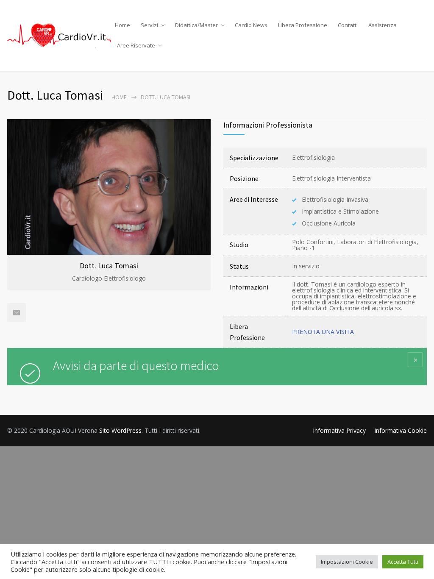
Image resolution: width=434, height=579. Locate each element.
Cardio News (251, 25)
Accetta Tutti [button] (402, 561)
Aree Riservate (136, 45)
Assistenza (382, 25)
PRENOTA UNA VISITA (323, 332)
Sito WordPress (120, 430)
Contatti (348, 25)
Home (122, 25)
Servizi (149, 25)
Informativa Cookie (400, 430)
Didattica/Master (196, 25)
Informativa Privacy (339, 430)
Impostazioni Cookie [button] (347, 561)
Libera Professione (302, 25)
